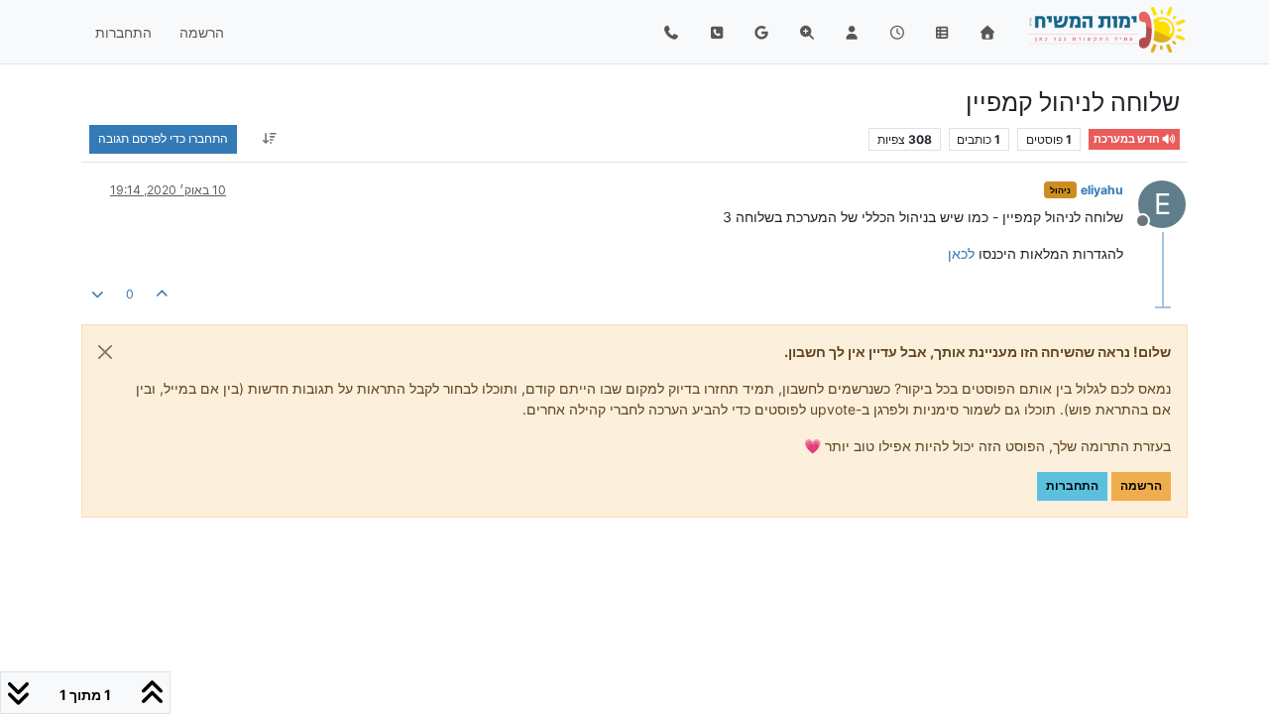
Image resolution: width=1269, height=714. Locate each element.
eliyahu (1102, 189)
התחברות (1072, 485)
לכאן (961, 253)
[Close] (105, 352)
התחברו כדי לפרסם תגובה (163, 138)
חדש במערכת (1128, 139)
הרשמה (1141, 485)
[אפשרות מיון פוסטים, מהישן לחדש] (269, 139)
